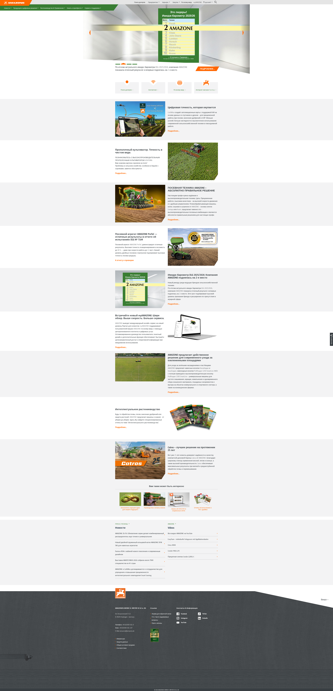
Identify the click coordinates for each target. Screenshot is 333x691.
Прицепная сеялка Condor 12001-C (181, 556)
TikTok (204, 613)
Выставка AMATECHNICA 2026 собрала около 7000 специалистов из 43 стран (134, 561)
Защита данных (122, 642)
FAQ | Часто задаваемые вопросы (160, 618)
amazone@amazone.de (127, 631)
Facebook (184, 613)
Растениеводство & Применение (52, 8)
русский (208, 2)
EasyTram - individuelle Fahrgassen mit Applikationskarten (188, 539)
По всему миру (186, 2)
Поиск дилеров (139, 2)
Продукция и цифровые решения (25, 8)
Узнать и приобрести (74, 8)
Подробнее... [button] (174, 131)
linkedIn (205, 618)
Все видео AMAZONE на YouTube (180, 533)
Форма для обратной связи (161, 613)
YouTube (183, 622)
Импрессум (121, 638)
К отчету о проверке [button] (124, 260)
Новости (7, 8)
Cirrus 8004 (172, 545)
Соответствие (122, 648)
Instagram (184, 618)
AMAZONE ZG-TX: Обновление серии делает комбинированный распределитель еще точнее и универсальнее (139, 534)
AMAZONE (171, 524)
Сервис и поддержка (92, 8)
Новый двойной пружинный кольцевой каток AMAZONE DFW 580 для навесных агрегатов (138, 543)
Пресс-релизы (121, 524)
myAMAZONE (197, 2)
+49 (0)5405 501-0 (128, 624)
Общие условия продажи (126, 645)
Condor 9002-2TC (174, 551)
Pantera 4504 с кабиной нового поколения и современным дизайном (137, 552)
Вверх (324, 599)
